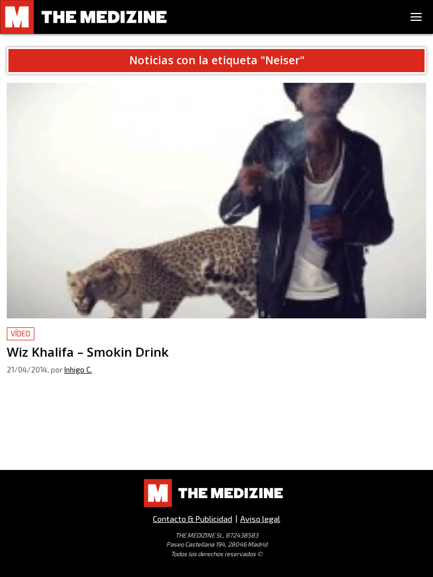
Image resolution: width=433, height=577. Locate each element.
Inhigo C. (78, 369)
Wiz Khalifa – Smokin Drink (62, 334)
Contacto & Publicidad (192, 518)
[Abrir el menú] (416, 17)
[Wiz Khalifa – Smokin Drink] (216, 201)
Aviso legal (260, 518)
